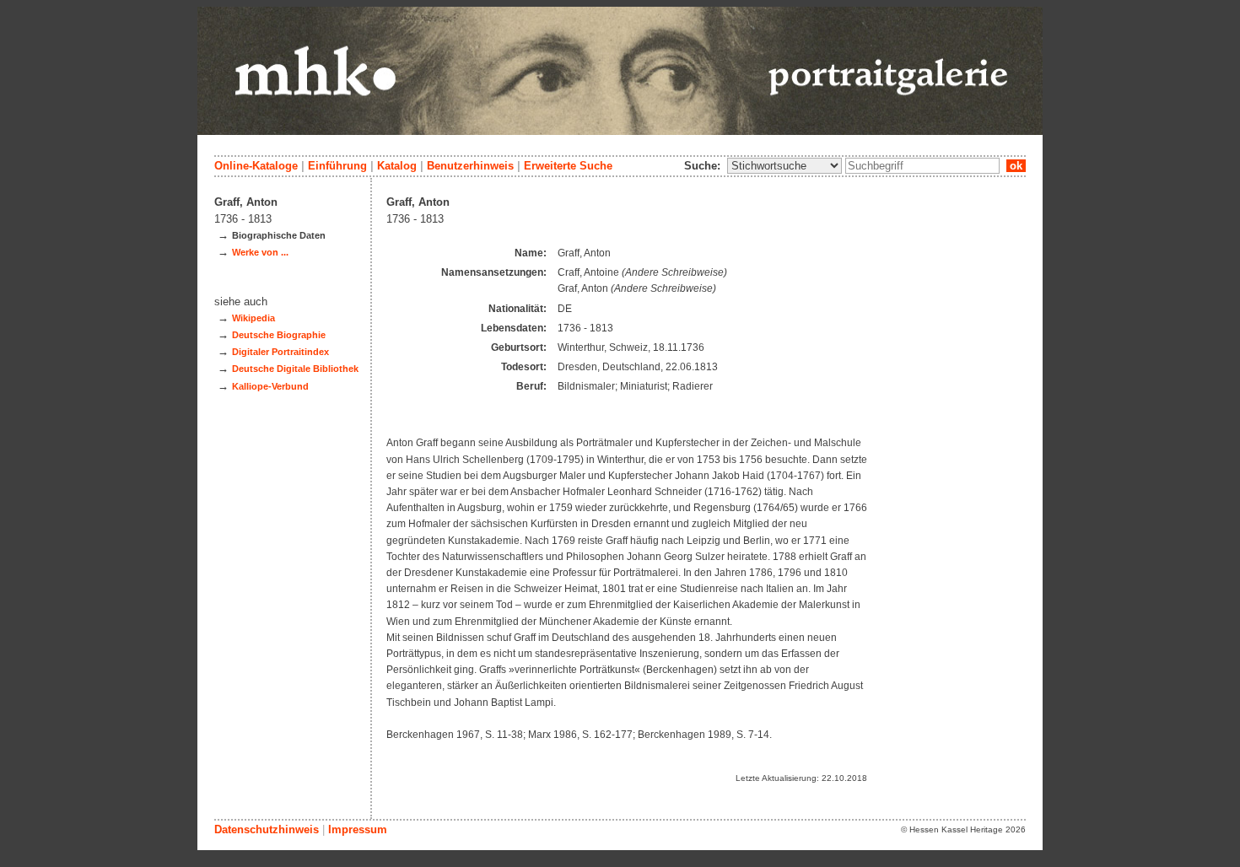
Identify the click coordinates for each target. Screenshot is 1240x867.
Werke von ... (260, 252)
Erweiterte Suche (568, 165)
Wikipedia (253, 318)
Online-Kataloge (256, 165)
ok (1016, 165)
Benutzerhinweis (470, 165)
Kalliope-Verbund (270, 386)
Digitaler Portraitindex (280, 352)
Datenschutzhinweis (266, 829)
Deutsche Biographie (279, 335)
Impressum (357, 829)
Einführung (337, 165)
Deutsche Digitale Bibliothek (295, 368)
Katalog (397, 165)
